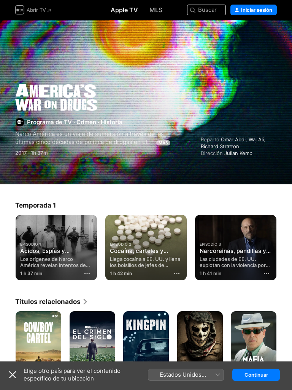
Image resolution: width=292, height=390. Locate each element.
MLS (155, 10)
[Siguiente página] (284, 246)
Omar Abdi (233, 139)
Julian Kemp (238, 153)
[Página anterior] (7, 246)
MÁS (163, 142)
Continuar (256, 375)
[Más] (87, 273)
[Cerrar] (12, 374)
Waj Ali (256, 139)
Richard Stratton (220, 146)
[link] (51, 301)
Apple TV (124, 10)
